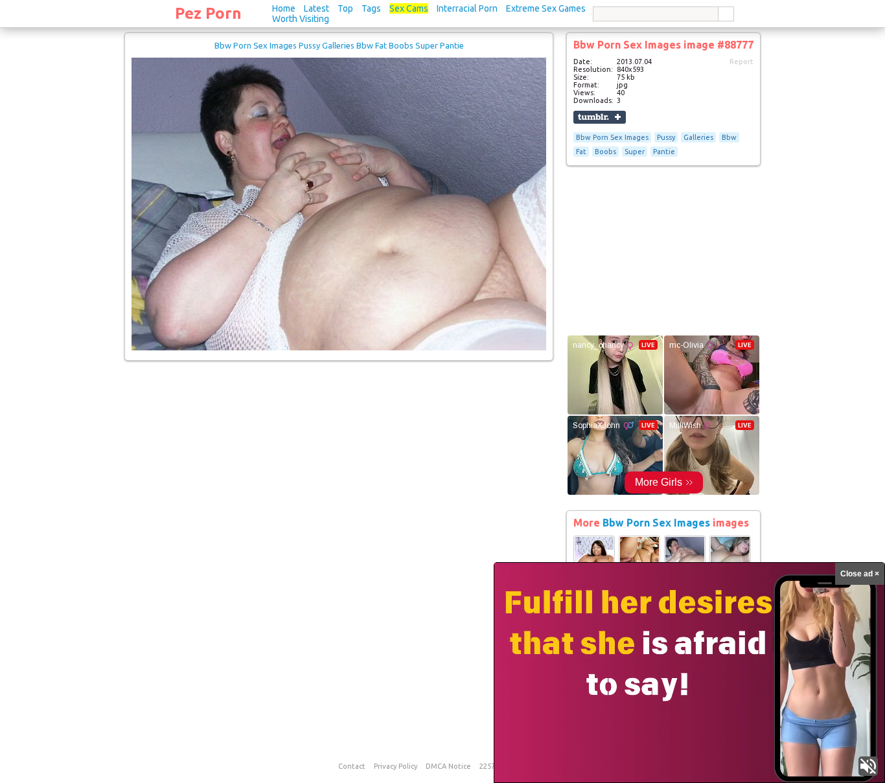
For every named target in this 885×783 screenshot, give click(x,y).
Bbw (729, 137)
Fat (581, 151)
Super (635, 151)
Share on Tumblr (599, 117)
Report (741, 61)
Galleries (698, 137)
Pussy (666, 137)
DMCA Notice (448, 766)
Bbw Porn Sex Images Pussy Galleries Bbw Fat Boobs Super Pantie (339, 45)
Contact (351, 766)
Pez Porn (208, 13)
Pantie (664, 151)
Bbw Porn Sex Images (612, 137)
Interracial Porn (467, 8)
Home (283, 8)
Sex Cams (408, 8)
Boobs (605, 151)
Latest (316, 8)
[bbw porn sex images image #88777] (339, 348)
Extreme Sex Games (546, 8)
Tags (371, 8)
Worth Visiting (300, 19)
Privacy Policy (395, 766)
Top (345, 8)
